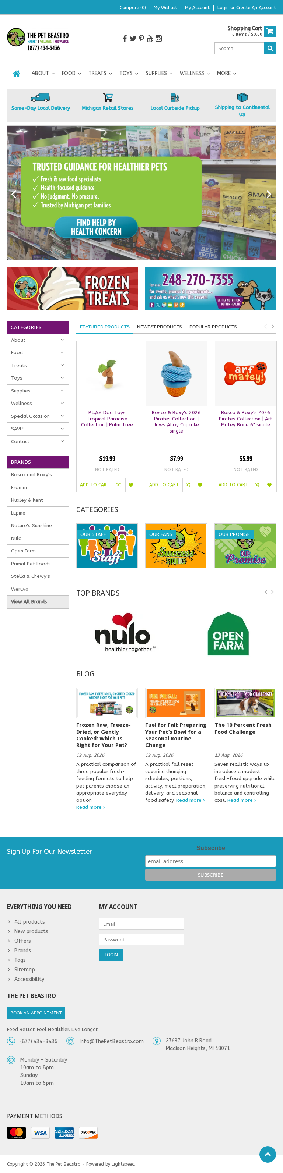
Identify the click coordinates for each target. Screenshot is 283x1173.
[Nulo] (125, 634)
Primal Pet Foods (31, 563)
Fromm (19, 487)
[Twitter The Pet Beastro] (133, 39)
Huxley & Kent (27, 500)
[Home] (16, 73)
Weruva (19, 589)
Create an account (256, 7)
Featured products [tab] (105, 327)
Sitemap (24, 970)
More (224, 73)
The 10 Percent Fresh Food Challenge (243, 728)
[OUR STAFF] (107, 528)
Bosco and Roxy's (31, 474)
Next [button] (272, 326)
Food (69, 73)
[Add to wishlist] (131, 485)
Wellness (192, 73)
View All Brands (29, 601)
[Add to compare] (119, 485)
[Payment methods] (16, 1133)
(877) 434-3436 (38, 1041)
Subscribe (210, 848)
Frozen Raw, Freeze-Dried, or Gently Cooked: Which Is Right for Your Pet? (103, 735)
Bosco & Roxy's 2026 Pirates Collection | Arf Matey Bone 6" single (245, 419)
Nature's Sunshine (31, 525)
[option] (107, 420)
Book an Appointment (36, 1013)
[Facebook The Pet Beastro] (124, 39)
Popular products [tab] (213, 327)
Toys (126, 73)
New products (31, 931)
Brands (22, 951)
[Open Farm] (228, 634)
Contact (20, 441)
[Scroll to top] (267, 1154)
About (40, 73)
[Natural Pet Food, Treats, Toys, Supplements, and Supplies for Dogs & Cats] (38, 39)
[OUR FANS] (176, 528)
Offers (22, 941)
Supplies (156, 73)
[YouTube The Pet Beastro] (150, 39)
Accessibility (29, 979)
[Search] (270, 48)
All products (29, 922)
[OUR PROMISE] (245, 528)
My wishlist (165, 7)
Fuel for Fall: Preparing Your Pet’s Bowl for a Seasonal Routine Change (175, 735)
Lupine (18, 513)
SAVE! (17, 428)
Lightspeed (123, 1164)
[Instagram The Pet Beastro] (158, 39)
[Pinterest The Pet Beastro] (141, 39)
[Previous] (14, 194)
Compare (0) (133, 7)
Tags (20, 960)
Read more (89, 807)
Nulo (16, 538)
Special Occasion (30, 416)
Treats (97, 73)
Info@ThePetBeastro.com (112, 1041)
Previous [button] (265, 326)
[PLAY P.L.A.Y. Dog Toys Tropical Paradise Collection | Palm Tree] (107, 373)
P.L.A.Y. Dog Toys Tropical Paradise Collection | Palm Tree (107, 419)
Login (223, 7)
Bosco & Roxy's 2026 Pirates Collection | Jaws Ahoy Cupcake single (176, 422)
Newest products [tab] (159, 327)
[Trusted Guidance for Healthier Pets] (141, 193)
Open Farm (23, 551)
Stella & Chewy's (30, 576)
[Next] (269, 194)
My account (197, 7)
